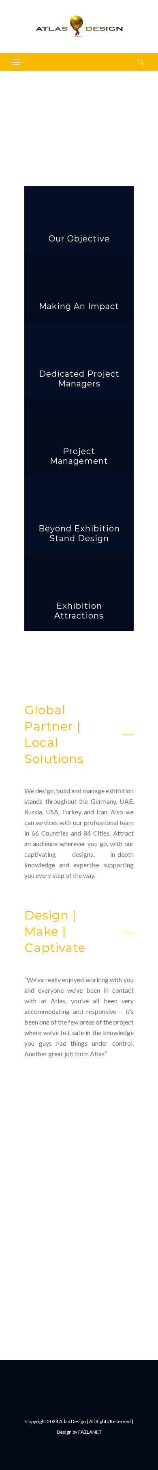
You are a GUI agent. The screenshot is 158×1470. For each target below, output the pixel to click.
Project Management (79, 456)
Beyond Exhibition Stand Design (79, 533)
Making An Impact (79, 306)
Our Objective (79, 239)
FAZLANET (90, 1432)
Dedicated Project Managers (79, 378)
